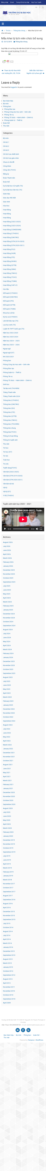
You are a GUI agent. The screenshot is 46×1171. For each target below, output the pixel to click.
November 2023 (9, 665)
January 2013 (8, 967)
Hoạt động (7, 210)
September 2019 (9, 852)
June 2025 (7, 590)
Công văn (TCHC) (9, 170)
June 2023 (7, 685)
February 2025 (8, 606)
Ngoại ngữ (7, 349)
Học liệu (6, 289)
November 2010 (9, 991)
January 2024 (8, 657)
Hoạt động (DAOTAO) (11, 237)
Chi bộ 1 (6, 142)
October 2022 (8, 717)
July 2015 (6, 923)
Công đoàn (7, 166)
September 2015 (9, 919)
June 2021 (7, 768)
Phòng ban (7, 106)
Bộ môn (6, 104)
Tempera (31, 1040)
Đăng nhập (4, 2)
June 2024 (7, 637)
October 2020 (8, 800)
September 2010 (9, 999)
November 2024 (9, 618)
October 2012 (8, 971)
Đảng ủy (6, 174)
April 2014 (7, 939)
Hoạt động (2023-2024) (12, 226)
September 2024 (9, 625)
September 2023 (9, 673)
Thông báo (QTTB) (10, 416)
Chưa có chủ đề (8, 162)
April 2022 (7, 741)
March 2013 (7, 963)
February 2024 (8, 653)
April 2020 (7, 824)
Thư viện (6, 126)
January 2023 (8, 705)
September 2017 (9, 892)
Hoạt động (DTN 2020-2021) (13, 245)
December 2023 (9, 661)
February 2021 (8, 784)
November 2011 (9, 987)
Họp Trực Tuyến (36, 2)
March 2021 (7, 780)
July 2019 (6, 856)
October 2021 (8, 760)
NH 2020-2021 (8, 357)
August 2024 (8, 629)
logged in (14, 87)
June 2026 (7, 550)
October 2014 (8, 927)
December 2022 (9, 709)
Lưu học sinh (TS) (9, 325)
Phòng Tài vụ (9, 115)
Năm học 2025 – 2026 (11, 345)
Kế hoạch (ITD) (8, 301)
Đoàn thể (6, 123)
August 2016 (8, 903)
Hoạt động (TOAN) (10, 281)
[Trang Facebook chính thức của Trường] (39, 7)
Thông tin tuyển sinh (10, 440)
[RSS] (43, 7)
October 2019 (8, 848)
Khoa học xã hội (8, 313)
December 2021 (9, 753)
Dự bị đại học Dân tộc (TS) (12, 190)
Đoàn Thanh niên (9, 178)
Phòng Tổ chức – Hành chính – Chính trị (18, 117)
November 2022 (9, 713)
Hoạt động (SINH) (9, 269)
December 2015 (9, 911)
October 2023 (8, 669)
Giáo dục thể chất (9, 198)
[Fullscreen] (41, 529)
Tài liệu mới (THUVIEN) (11, 388)
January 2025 (8, 610)
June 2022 (7, 733)
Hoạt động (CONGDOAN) (12, 229)
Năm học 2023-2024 (10, 337)
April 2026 (7, 554)
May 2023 (6, 689)
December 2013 (9, 951)
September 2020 (9, 804)
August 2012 (8, 979)
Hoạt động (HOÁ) (9, 253)
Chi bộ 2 (6, 146)
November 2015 (9, 915)
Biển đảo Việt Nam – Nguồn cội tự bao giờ (35, 71)
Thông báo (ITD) (9, 412)
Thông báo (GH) (9, 408)
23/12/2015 (8, 42)
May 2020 (6, 820)
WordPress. (40, 1040)
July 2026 (6, 546)
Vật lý (5, 487)
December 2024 (9, 614)
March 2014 (7, 943)
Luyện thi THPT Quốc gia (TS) (13, 329)
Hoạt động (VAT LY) (10, 285)
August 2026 (8, 542)
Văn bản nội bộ (8, 484)
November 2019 (9, 844)
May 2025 (6, 594)
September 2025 (9, 582)
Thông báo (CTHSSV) (11, 400)
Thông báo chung (19, 30)
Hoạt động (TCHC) (10, 277)
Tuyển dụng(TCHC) (10, 468)
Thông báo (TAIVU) (10, 420)
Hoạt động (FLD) (9, 249)
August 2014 (8, 931)
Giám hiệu (6, 194)
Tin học (5, 448)
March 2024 (7, 649)
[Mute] (37, 529)
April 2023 (7, 693)
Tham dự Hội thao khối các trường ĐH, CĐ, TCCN (11, 71)
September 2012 (9, 975)
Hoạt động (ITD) (9, 257)
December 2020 (9, 792)
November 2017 (9, 884)
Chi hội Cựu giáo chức (11, 158)
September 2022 (9, 721)
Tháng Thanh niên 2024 (11, 396)
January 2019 (8, 876)
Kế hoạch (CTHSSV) (10, 293)
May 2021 (6, 772)
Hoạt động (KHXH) (10, 261)
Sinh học (6, 384)
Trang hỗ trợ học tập (22, 2)
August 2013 (8, 959)
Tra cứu (5, 464)
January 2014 (8, 947)
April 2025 (7, 598)
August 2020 (8, 808)
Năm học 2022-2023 (10, 333)
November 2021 (9, 757)
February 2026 (8, 562)
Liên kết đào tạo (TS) (10, 321)
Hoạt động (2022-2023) (12, 222)
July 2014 (6, 935)
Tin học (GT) (7, 452)
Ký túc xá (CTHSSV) (10, 317)
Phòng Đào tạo (9, 109)
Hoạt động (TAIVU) (10, 273)
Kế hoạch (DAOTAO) (10, 297)
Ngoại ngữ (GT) (8, 353)
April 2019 (7, 864)
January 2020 (8, 836)
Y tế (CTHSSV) (8, 495)
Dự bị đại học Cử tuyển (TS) (13, 186)
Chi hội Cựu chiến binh (11, 154)
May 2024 (6, 641)
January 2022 (8, 749)
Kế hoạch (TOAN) (9, 309)
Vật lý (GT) (7, 491)
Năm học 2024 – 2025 (11, 341)
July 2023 (6, 681)
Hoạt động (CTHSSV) (11, 233)
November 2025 (9, 574)
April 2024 (7, 645)
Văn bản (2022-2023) (11, 472)
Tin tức (8, 30)
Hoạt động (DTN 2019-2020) (13, 241)
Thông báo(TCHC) (9, 432)
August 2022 (8, 725)
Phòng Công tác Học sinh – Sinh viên (17, 112)
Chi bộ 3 (6, 150)
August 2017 (8, 896)
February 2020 (8, 832)
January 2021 (8, 788)
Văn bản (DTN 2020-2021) (12, 480)
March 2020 (7, 828)
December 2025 (9, 570)
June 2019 (7, 860)
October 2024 (8, 622)
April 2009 (7, 1003)
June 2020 (7, 816)
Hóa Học (6, 206)
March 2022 (7, 745)
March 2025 (7, 602)
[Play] (5, 529)
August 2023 (8, 677)
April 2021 (7, 776)
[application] (23, 519)
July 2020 (6, 812)
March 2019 (7, 868)
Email (12, 2)
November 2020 (9, 796)
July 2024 (6, 633)
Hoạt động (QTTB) (9, 265)
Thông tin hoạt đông (10, 436)
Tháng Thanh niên (9, 392)
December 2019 (9, 840)
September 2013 (9, 955)
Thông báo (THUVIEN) (11, 424)
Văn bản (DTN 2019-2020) (12, 476)
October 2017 (8, 888)
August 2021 (8, 764)
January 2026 (8, 566)
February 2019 (8, 872)
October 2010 (8, 995)
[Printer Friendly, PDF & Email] (8, 61)
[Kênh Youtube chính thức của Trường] (36, 7)
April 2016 (7, 907)
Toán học (6, 460)
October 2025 (8, 578)
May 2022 (6, 737)
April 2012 (7, 983)
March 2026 (7, 558)
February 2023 (8, 701)
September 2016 (9, 899)
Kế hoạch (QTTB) (9, 305)
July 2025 (6, 586)
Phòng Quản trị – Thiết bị (13, 120)
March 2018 (7, 880)
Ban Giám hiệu (8, 101)
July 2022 (6, 729)
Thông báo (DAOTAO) (11, 404)
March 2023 (7, 697)
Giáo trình (6, 202)
